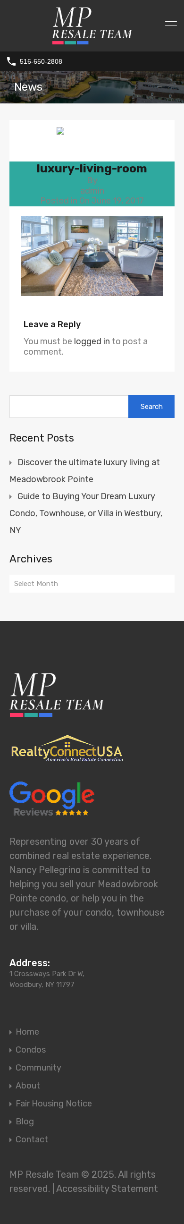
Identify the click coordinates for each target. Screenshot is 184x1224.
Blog (25, 1121)
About (28, 1085)
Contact (32, 1139)
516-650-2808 (41, 61)
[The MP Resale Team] (92, 39)
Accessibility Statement (107, 1188)
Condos (31, 1050)
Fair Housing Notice (54, 1103)
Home (27, 1032)
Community (38, 1067)
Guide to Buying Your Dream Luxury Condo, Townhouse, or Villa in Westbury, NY (85, 513)
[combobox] (92, 584)
